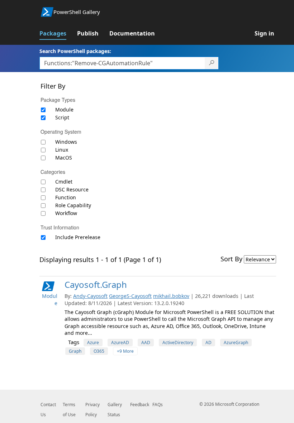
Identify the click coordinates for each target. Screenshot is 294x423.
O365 (99, 351)
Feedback (139, 404)
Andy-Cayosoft (90, 296)
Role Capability (73, 205)
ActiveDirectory (177, 342)
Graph (75, 351)
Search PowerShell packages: (75, 51)
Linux (61, 149)
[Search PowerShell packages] (212, 63)
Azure (93, 342)
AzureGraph (236, 342)
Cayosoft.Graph (96, 284)
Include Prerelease (77, 237)
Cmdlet (63, 181)
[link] (58, 33)
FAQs (157, 404)
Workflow (66, 213)
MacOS (63, 157)
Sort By (231, 259)
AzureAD (120, 342)
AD (208, 342)
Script (62, 117)
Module (64, 109)
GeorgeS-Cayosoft (130, 296)
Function (65, 197)
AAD (145, 342)
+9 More (125, 351)
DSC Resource (72, 189)
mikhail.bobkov (171, 296)
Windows (66, 141)
